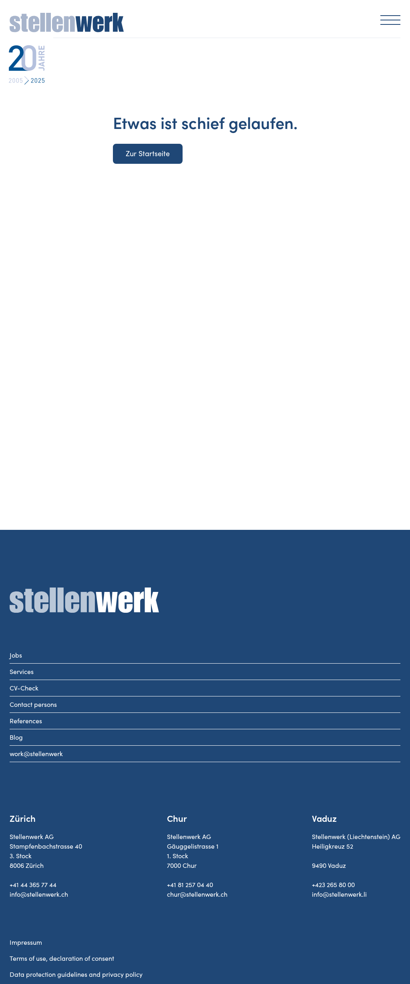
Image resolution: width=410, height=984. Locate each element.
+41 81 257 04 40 (190, 885)
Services (22, 672)
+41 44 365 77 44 (33, 885)
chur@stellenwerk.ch (197, 894)
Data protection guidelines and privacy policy (76, 974)
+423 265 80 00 (333, 885)
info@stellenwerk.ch (39, 894)
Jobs (16, 655)
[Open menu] (390, 19)
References (26, 721)
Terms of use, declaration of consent (62, 958)
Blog (16, 737)
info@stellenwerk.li (339, 894)
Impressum (26, 942)
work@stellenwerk (36, 754)
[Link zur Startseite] (67, 24)
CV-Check (24, 688)
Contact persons (33, 704)
